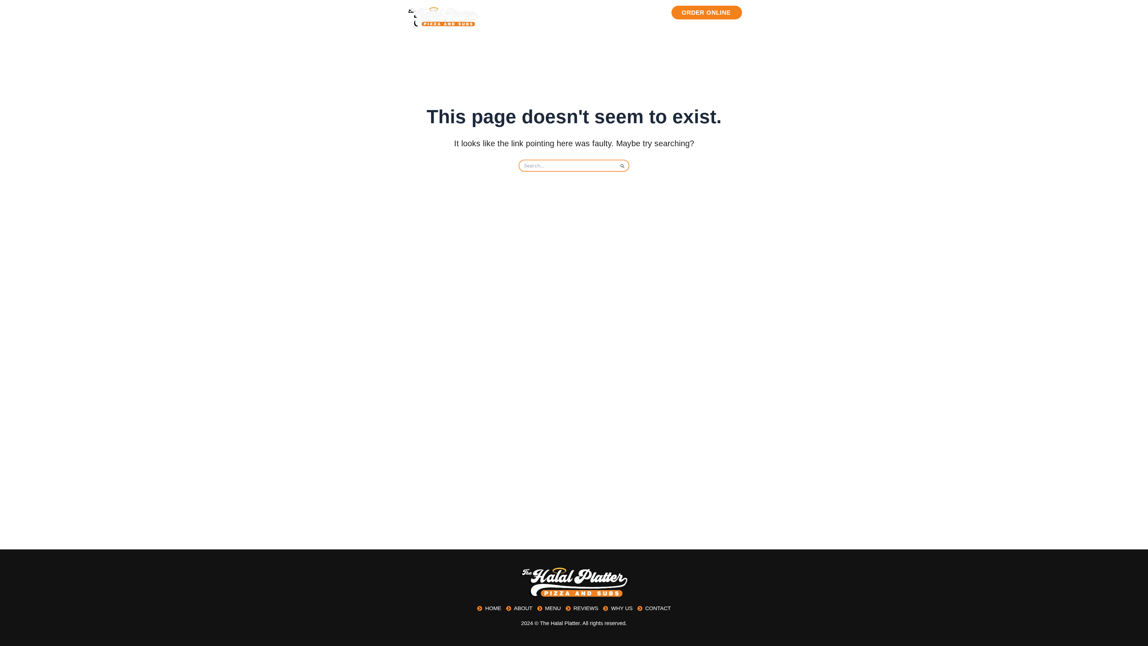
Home (542, 13)
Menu (595, 13)
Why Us (656, 13)
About (568, 13)
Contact (654, 28)
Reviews (624, 13)
